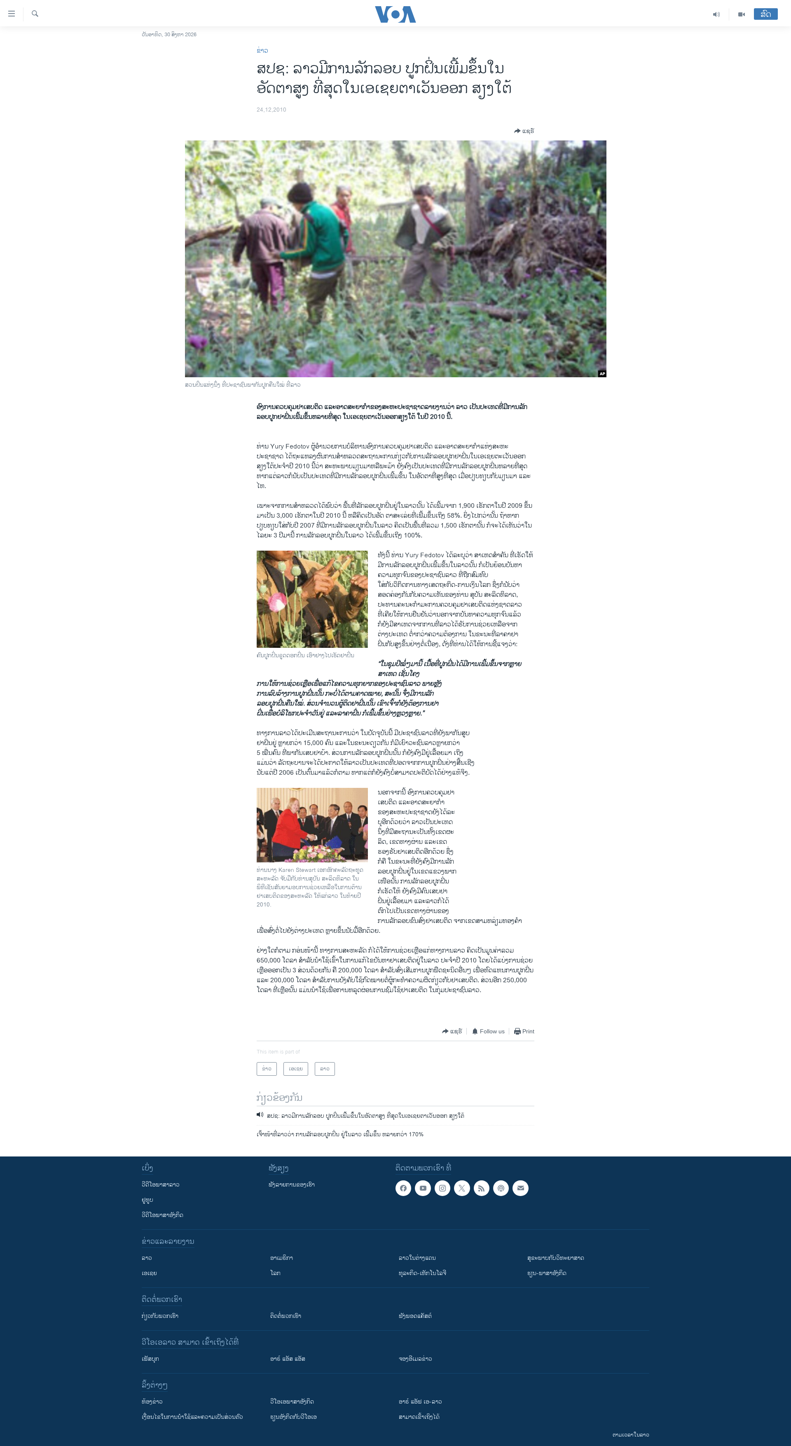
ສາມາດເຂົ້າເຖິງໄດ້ (419, 1417)
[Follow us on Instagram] (442, 1188)
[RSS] (481, 1188)
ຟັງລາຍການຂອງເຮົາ (292, 1184)
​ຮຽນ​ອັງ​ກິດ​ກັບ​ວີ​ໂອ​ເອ (293, 1417)
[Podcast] (501, 1188)
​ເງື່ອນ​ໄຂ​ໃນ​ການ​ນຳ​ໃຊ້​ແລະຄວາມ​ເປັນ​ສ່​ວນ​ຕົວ (192, 1417)
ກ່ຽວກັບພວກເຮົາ (160, 1316)
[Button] (524, 131)
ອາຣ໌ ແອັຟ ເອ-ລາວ (420, 1401)
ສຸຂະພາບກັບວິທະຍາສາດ (555, 1258)
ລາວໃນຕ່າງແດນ (417, 1258)
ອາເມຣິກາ (281, 1258)
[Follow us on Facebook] (403, 1188)
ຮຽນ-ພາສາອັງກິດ (546, 1273)
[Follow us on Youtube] (423, 1188)
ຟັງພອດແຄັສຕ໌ (415, 1316)
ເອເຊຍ (149, 1273)
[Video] (741, 14)
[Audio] (716, 14)
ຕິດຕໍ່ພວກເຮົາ (285, 1316)
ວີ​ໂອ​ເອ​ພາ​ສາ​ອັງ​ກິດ (292, 1401)
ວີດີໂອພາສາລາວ (161, 1184)
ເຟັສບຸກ (150, 1359)
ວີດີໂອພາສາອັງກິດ (162, 1215)
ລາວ (147, 1258)
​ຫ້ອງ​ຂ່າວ (152, 1401)
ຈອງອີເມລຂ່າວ (415, 1359)
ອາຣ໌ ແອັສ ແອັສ (287, 1359)
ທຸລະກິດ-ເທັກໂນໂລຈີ (422, 1273)
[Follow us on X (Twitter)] (462, 1188)
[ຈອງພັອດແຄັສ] (520, 1188)
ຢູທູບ (147, 1200)
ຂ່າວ (262, 50)
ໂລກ (275, 1273)
